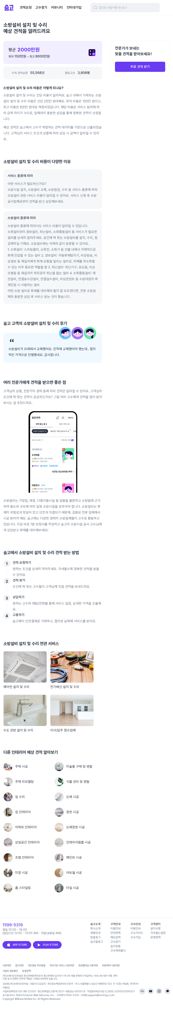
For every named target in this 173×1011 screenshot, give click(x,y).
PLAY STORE (50, 944)
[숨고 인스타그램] (159, 991)
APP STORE (20, 944)
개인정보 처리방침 (36, 965)
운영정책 (26, 970)
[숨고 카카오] (167, 991)
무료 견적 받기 (140, 67)
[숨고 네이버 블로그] (142, 991)
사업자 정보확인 (10, 970)
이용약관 (7, 965)
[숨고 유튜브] (151, 991)
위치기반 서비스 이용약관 (62, 965)
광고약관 (19, 965)
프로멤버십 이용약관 (88, 965)
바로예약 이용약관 (111, 965)
